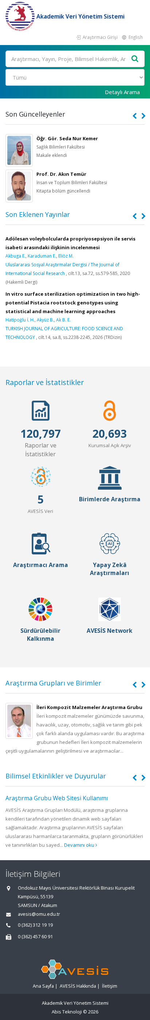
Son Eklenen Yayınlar (37, 214)
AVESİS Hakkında (78, 986)
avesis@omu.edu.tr (39, 914)
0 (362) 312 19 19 (35, 925)
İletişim (109, 986)
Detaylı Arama (122, 92)
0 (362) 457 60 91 (35, 937)
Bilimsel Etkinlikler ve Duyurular (55, 776)
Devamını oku (79, 845)
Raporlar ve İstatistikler (44, 382)
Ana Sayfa (43, 986)
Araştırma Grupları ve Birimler (53, 683)
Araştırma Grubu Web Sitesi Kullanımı (56, 798)
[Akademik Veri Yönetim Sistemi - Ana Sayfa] (20, 16)
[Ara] (135, 59)
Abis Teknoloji (67, 1012)
